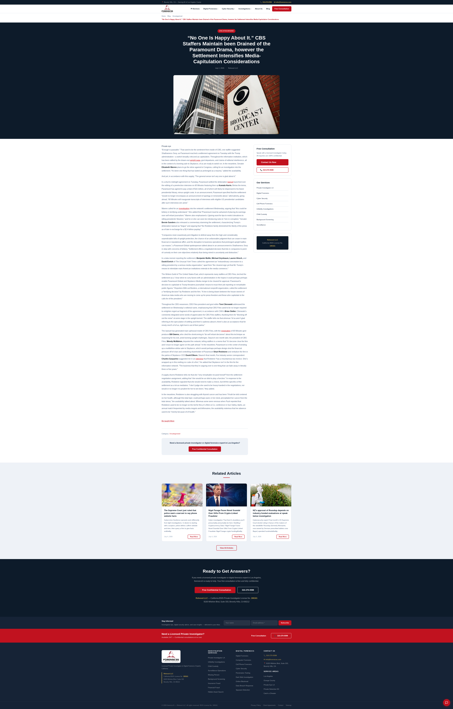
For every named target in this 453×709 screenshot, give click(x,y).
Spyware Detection (243, 690)
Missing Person (213, 675)
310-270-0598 (248, 590)
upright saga (195, 160)
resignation (226, 331)
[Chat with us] (446, 702)
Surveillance (261, 225)
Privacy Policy (256, 705)
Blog (268, 9)
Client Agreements (269, 705)
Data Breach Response (244, 686)
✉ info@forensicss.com (282, 2)
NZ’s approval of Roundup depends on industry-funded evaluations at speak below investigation (271, 513)
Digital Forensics (210, 9)
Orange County (269, 680)
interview (199, 359)
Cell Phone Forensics (265, 204)
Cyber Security (228, 9)
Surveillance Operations (217, 670)
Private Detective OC (271, 689)
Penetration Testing (243, 673)
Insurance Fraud (214, 683)
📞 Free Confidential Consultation (215, 590)
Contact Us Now (268, 162)
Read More (194, 537)
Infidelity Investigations (265, 209)
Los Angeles (268, 676)
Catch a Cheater (270, 693)
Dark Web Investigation (244, 677)
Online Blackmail (242, 681)
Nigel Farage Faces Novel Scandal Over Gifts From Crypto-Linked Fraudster (224, 513)
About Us (258, 9)
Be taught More (168, 421)
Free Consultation (282, 9)
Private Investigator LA (265, 188)
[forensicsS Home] (167, 9)
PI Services (195, 9)
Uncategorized (226, 31)
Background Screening (265, 219)
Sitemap (288, 705)
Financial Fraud (214, 687)
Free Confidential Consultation (204, 449)
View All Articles (226, 548)
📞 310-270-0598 (266, 2)
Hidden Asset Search (216, 692)
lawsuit (230, 182)
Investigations (245, 9)
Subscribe (285, 623)
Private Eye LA (269, 685)
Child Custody (262, 214)
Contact (280, 705)
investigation (184, 209)
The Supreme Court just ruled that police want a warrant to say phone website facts (180, 513)
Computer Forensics (243, 660)
